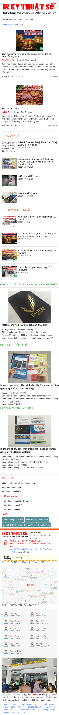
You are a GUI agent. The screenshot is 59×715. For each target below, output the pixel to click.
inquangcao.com (9, 704)
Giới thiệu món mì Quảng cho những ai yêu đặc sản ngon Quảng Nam (37, 234)
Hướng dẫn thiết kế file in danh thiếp (28, 284)
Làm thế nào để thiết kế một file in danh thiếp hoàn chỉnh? (27, 338)
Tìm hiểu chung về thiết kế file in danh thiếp (21, 332)
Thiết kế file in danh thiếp (37, 519)
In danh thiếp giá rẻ (13, 505)
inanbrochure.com (27, 709)
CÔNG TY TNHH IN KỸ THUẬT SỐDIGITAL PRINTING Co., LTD (25, 542)
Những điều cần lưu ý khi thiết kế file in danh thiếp (24, 335)
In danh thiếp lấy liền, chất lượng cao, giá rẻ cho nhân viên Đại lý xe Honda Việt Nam (28, 450)
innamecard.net (9, 709)
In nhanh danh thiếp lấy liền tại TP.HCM (19, 467)
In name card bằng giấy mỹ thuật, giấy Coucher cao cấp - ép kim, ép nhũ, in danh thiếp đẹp (36, 161)
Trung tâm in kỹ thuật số (12, 694)
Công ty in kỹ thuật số (12, 524)
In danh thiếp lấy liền (16, 408)
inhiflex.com (19, 712)
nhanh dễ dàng (46, 697)
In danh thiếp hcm (13, 509)
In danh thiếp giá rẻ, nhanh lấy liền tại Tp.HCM (22, 462)
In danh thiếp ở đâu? (11, 404)
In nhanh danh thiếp (12, 487)
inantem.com (49, 706)
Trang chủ (6, 25)
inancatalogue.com (46, 709)
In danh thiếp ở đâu (15, 344)
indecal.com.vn (34, 706)
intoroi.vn (22, 706)
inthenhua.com (47, 704)
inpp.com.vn (7, 712)
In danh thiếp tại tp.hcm (13, 519)
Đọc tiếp (51, 76)
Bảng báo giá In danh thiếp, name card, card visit (23, 395)
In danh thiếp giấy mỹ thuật (17, 501)
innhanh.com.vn (29, 704)
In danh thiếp (30, 524)
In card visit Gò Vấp (27, 193)
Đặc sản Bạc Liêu (10, 108)
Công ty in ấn (44, 524)
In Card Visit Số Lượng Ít (30, 176)
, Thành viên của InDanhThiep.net (19, 60)
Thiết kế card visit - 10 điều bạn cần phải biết (23, 325)
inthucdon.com (8, 706)
